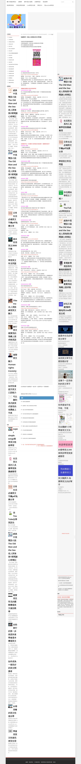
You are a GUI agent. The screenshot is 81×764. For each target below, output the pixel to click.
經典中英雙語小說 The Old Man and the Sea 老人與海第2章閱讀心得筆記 (12, 103)
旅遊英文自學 (11, 73)
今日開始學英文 (37, 762)
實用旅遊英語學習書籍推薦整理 (28, 417)
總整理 (20, 1)
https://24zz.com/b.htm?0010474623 (29, 74)
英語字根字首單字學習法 (13, 64)
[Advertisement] (51, 21)
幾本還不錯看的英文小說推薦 (63, 580)
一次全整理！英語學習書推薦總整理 (64, 583)
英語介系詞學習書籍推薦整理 (28, 409)
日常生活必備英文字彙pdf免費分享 (13, 219)
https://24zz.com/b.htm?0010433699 (29, 182)
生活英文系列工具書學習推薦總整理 (12, 465)
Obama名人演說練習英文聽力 (12, 307)
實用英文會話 (11, 80)
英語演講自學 (11, 68)
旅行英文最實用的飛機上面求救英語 (12, 333)
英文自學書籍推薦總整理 (13, 53)
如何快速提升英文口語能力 (12, 389)
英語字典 (10, 62)
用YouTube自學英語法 (65, 207)
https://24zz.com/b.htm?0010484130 (29, 149)
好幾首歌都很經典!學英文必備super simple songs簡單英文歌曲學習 (64, 578)
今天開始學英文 (12, 1)
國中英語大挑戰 (28, 1)
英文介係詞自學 (12, 48)
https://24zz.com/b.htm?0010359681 (29, 287)
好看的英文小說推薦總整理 (27, 434)
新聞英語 (10, 78)
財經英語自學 (11, 75)
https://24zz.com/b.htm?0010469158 (29, 112)
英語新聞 (45, 1)
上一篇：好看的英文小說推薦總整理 (44, 445)
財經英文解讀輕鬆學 (26, 401)
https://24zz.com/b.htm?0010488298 (29, 130)
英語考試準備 (11, 66)
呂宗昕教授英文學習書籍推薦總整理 (29, 422)
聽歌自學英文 (11, 82)
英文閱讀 (10, 57)
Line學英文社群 (31, 5)
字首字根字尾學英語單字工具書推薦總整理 (30, 413)
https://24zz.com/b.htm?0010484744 (29, 166)
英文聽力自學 (11, 59)
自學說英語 (11, 39)
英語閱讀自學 (11, 71)
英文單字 (10, 55)
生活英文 (10, 37)
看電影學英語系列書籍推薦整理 (65, 266)
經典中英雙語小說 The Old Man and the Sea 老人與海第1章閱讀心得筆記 (12, 164)
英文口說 (10, 46)
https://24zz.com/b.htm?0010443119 (29, 209)
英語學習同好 (10, 5)
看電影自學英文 (12, 41)
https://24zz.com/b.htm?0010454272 (29, 272)
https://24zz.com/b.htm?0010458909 (29, 95)
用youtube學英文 (49, 5)
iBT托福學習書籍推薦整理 (27, 430)
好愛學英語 (38, 1)
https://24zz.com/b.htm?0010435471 (29, 195)
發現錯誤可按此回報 (65, 533)
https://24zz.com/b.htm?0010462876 (29, 223)
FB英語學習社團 (20, 5)
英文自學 (10, 50)
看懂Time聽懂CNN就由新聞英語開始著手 (30, 426)
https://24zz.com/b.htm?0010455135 (29, 254)
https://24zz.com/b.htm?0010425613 (29, 308)
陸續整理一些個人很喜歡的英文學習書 (30, 405)
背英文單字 (11, 44)
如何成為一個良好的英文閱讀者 (64, 597)
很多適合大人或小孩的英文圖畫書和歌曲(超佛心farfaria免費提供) (65, 589)
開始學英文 (31, 762)
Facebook (34, 394)
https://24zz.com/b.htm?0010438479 (29, 239)
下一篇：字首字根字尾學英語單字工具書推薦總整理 (32, 444)
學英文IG (39, 5)
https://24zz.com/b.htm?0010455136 (29, 329)
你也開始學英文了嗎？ (65, 195)
